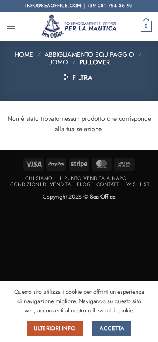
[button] (11, 26)
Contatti (108, 184)
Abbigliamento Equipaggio (89, 54)
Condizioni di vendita (40, 184)
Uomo (58, 62)
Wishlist (138, 184)
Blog (84, 184)
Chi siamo (39, 178)
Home (24, 54)
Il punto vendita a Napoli (94, 178)
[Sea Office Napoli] (79, 26)
